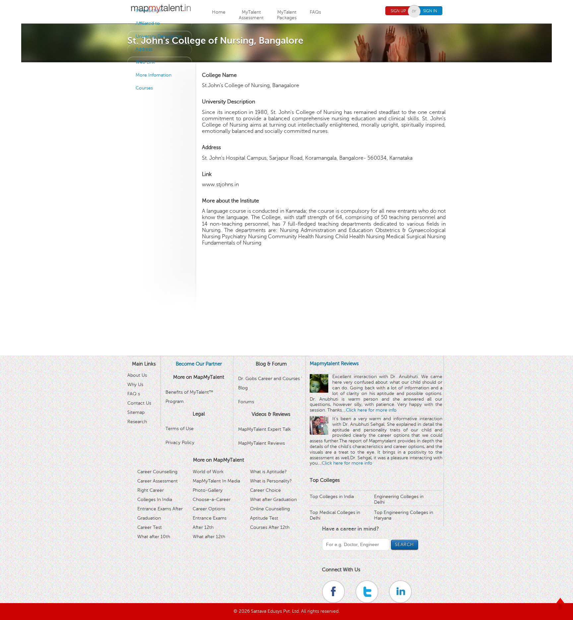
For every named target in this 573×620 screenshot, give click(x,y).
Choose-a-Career (211, 499)
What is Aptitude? (268, 471)
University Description (159, 36)
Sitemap (136, 412)
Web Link (145, 62)
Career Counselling (157, 471)
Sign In (430, 11)
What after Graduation (273, 499)
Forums (246, 401)
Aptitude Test (264, 518)
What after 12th (209, 536)
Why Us (135, 384)
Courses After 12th (269, 527)
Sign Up (398, 11)
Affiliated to (148, 23)
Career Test (149, 527)
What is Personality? (271, 481)
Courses (144, 87)
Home (218, 12)
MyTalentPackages (286, 15)
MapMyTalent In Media (216, 481)
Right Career (150, 490)
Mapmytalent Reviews (334, 363)
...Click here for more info (370, 410)
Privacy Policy (179, 442)
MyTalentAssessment (251, 15)
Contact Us (139, 403)
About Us (137, 375)
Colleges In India (154, 499)
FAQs (315, 12)
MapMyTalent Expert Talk (264, 429)
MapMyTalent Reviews (261, 443)
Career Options (209, 508)
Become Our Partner (199, 363)
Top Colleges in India (332, 496)
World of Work (208, 471)
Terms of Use (179, 428)
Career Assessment (157, 481)
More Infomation (153, 75)
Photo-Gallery (208, 490)
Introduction (149, 10)
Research (137, 421)
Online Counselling (270, 508)
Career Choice (265, 490)
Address (144, 49)
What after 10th (153, 536)
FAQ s (133, 393)
